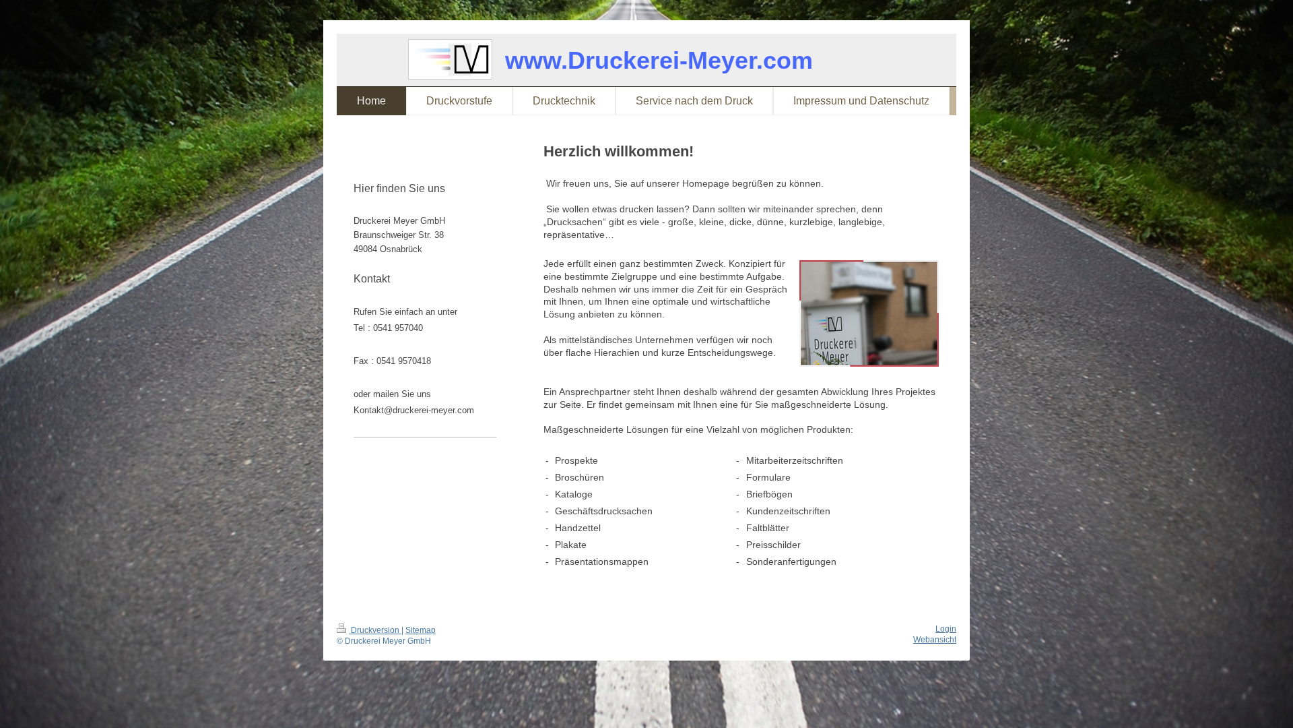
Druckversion (375, 630)
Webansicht (934, 639)
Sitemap (420, 630)
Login (945, 629)
